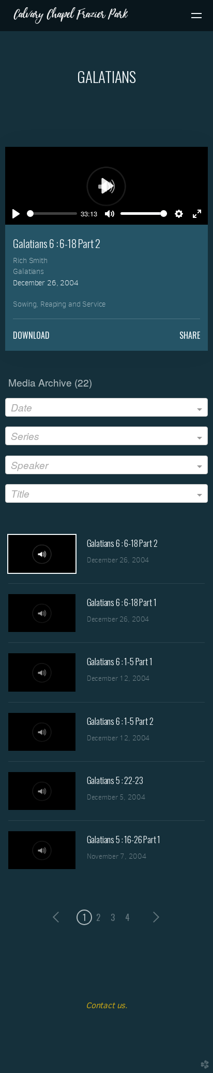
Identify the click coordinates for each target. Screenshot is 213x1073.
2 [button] (98, 917)
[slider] (52, 213)
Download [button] (31, 335)
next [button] (154, 917)
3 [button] (113, 917)
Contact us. (106, 1005)
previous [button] (58, 917)
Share (189, 335)
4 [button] (127, 917)
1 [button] (84, 917)
